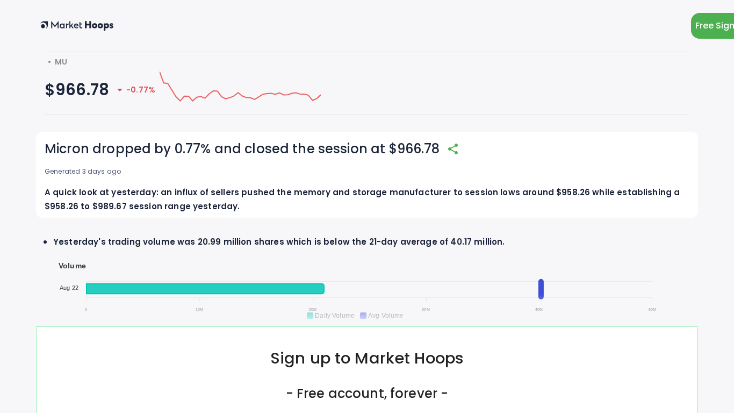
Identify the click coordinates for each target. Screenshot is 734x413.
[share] (453, 149)
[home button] (77, 26)
